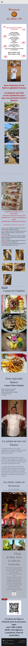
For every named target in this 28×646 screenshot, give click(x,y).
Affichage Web (21, 642)
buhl (14, 594)
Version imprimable (9, 640)
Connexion (22, 640)
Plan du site (5, 642)
